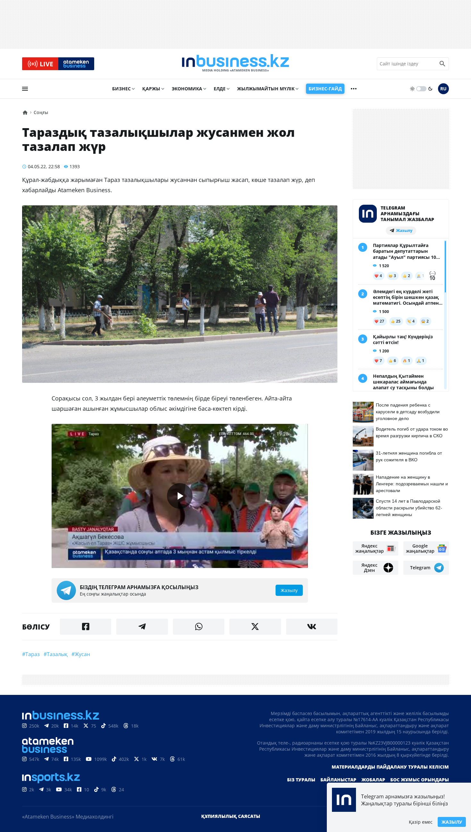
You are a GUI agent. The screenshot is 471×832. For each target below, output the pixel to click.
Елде (220, 89)
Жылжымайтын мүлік (265, 89)
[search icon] (442, 63)
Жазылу (452, 822)
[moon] (430, 88)
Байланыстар (338, 780)
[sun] (412, 88)
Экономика (187, 89)
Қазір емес (421, 822)
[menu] (25, 88)
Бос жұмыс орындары (419, 780)
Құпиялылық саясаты (230, 816)
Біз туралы (301, 780)
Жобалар (373, 780)
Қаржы (151, 89)
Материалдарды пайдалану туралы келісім (390, 767)
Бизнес (121, 89)
